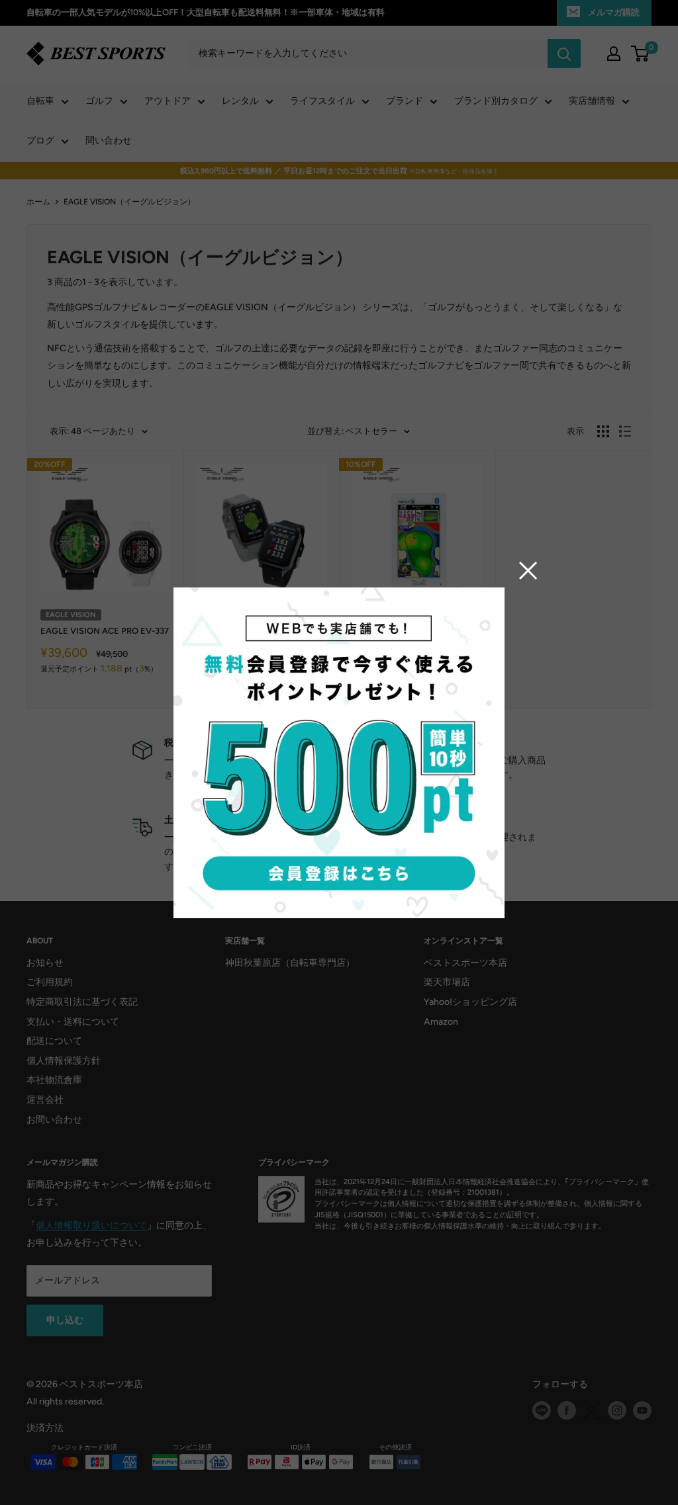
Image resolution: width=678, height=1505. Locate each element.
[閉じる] (528, 570)
